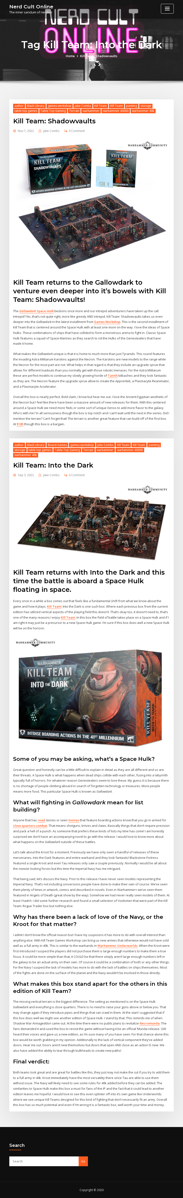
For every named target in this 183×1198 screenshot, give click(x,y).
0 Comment (77, 131)
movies (73, 820)
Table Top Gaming (53, 111)
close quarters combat (30, 825)
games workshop (59, 106)
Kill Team (100, 106)
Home (70, 56)
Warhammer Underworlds (117, 945)
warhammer (91, 111)
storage (146, 106)
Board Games (57, 445)
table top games (26, 111)
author (19, 106)
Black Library (35, 106)
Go (83, 1161)
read (41, 820)
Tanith (113, 375)
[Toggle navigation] (167, 9)
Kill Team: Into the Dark (53, 465)
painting (131, 106)
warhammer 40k (143, 111)
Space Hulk (36, 311)
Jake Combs (83, 106)
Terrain (74, 111)
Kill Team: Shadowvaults (98, 56)
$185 (20, 424)
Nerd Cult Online (31, 7)
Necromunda (150, 1023)
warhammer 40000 (115, 111)
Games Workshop (107, 322)
